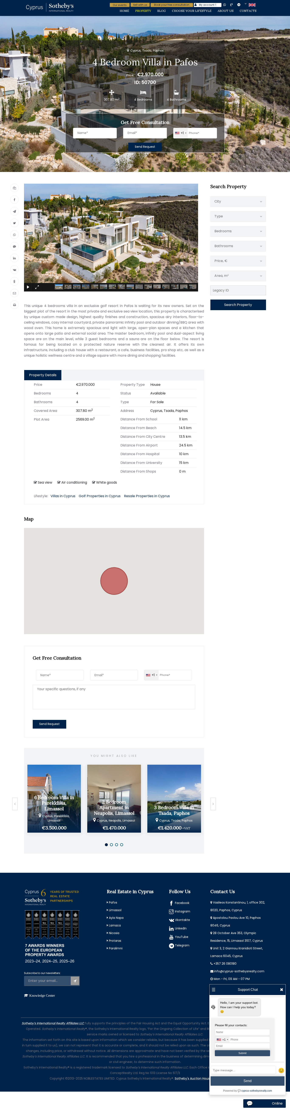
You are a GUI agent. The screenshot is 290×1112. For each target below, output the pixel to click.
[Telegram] (14, 211)
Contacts (248, 11)
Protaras (115, 941)
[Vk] (14, 269)
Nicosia (114, 933)
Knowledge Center (42, 995)
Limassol (115, 910)
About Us (226, 11)
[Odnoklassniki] (14, 281)
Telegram (182, 945)
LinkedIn (181, 928)
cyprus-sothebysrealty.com (256, 1090)
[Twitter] (14, 223)
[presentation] (15, 804)
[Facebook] (14, 199)
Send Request (145, 147)
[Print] (14, 304)
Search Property (238, 304)
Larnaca (115, 925)
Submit (242, 1053)
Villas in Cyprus (63, 496)
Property (143, 11)
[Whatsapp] (14, 234)
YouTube (181, 937)
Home (124, 11)
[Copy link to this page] (14, 188)
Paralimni (115, 948)
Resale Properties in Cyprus (147, 496)
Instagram (182, 911)
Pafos (113, 902)
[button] (114, 578)
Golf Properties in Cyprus (100, 496)
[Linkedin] (14, 258)
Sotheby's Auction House (193, 1078)
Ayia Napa (116, 918)
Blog (161, 11)
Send (248, 1081)
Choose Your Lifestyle (191, 11)
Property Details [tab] (42, 375)
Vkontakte (182, 920)
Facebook (182, 903)
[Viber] (14, 246)
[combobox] (180, 133)
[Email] (14, 293)
